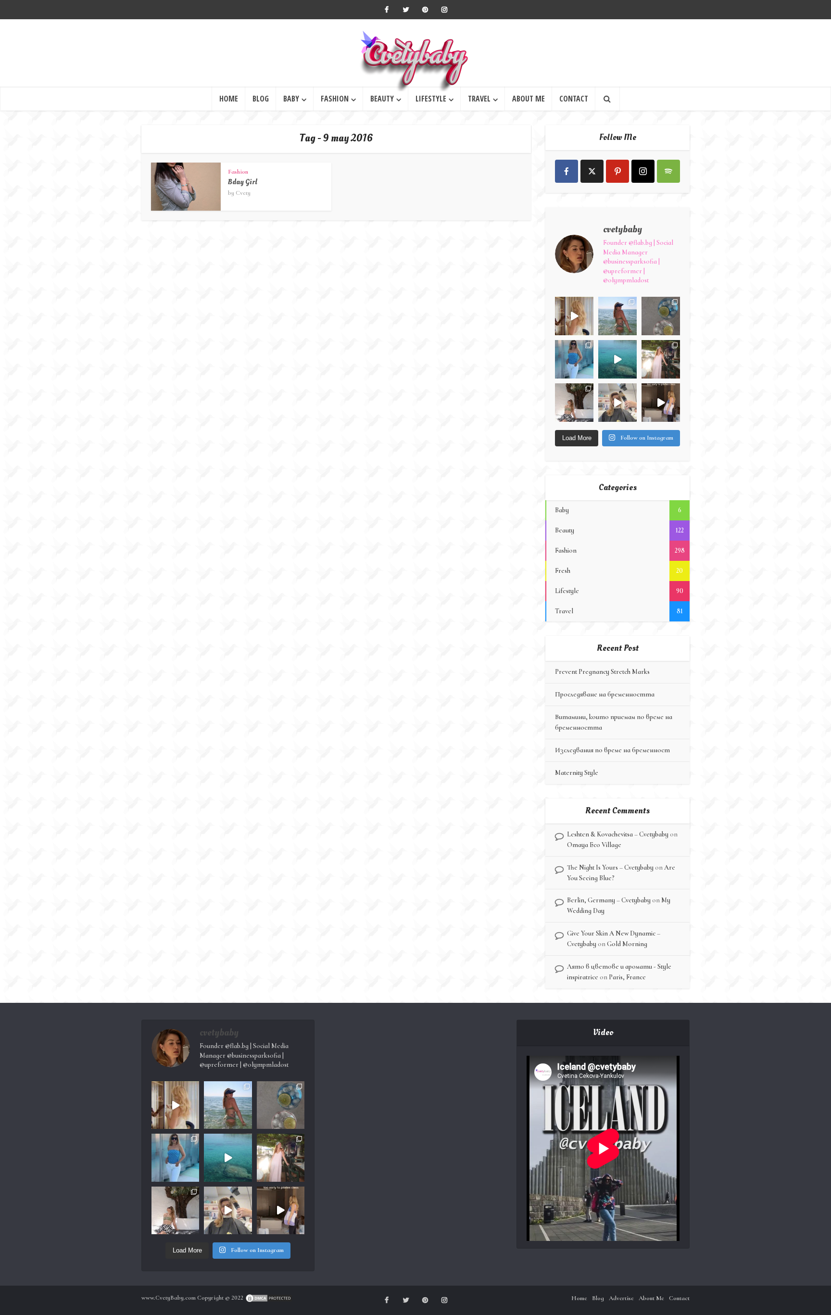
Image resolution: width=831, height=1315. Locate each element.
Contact (573, 98)
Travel (479, 98)
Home (228, 98)
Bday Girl (242, 182)
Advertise (621, 1298)
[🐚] (574, 402)
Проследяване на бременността (605, 694)
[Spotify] (668, 171)
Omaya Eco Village (594, 845)
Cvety (243, 193)
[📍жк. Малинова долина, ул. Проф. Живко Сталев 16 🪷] (661, 402)
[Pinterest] (617, 171)
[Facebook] (566, 171)
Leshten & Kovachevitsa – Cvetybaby (617, 834)
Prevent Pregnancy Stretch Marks (602, 672)
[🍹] (574, 359)
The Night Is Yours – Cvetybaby (610, 867)
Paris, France (627, 977)
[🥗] (661, 359)
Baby (291, 98)
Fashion (335, 98)
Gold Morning (627, 944)
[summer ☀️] (617, 359)
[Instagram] (643, 171)
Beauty (382, 98)
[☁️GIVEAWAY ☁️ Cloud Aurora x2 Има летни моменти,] (574, 316)
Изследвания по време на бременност (612, 750)
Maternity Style (576, 773)
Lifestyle (431, 98)
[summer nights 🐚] (661, 316)
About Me (528, 98)
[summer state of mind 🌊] (617, 316)
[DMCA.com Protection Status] (269, 1298)
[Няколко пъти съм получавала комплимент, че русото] (617, 402)
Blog (260, 98)
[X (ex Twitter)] (592, 171)
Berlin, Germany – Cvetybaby (609, 900)
